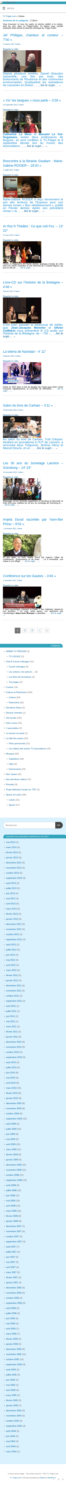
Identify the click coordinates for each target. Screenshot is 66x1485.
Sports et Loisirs (14, 794)
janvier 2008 (12, 1221)
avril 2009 (11, 1144)
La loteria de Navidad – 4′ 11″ (24, 351)
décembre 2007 (13, 1226)
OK (57, 825)
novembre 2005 (13, 1354)
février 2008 (12, 1216)
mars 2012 (11, 970)
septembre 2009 (14, 1118)
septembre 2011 (14, 1001)
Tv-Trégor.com (9, 16)
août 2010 (11, 1062)
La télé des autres (14, 738)
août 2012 (11, 944)
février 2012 (12, 975)
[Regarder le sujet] (22, 372)
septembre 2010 (14, 1057)
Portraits (10, 784)
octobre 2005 (12, 1359)
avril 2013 (11, 903)
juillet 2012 (11, 949)
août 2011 (11, 1006)
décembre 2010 (13, 1042)
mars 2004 (11, 1451)
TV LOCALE (15, 656)
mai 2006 (10, 1323)
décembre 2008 (13, 1164)
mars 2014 (11, 847)
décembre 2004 (13, 1410)
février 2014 (12, 852)
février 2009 (12, 1154)
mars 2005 (11, 1395)
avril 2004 (11, 1446)
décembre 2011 (13, 985)
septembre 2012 (14, 939)
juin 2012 (10, 955)
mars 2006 (11, 1333)
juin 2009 (10, 1134)
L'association (12, 728)
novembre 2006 (13, 1293)
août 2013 (11, 883)
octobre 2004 (12, 1421)
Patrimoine (14, 702)
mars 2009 (11, 1149)
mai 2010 (10, 1077)
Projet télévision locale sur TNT (21, 789)
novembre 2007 (13, 1231)
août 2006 (11, 1308)
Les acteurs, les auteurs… (21, 671)
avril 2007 (11, 1267)
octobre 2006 (12, 1298)
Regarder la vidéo (10, 49)
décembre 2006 (13, 1287)
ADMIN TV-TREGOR (16, 651)
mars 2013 (11, 908)
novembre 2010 (13, 1047)
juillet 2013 (11, 888)
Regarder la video (10, 110)
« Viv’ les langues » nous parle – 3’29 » (32, 100)
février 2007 (12, 1277)
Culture (18, 44)
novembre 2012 (13, 929)
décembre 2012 (13, 924)
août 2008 (11, 1185)
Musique (10, 753)
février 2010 (12, 1093)
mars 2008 (11, 1211)
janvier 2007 (12, 1282)
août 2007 (11, 1246)
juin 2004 (10, 1436)
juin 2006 (10, 1318)
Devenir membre (14, 712)
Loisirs (12, 800)
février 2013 (12, 914)
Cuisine (9, 687)
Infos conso (11, 723)
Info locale (11, 718)
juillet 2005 (11, 1374)
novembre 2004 (13, 1415)
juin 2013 (10, 893)
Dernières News (13, 707)
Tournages (14, 682)
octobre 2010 (12, 1052)
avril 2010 (11, 1083)
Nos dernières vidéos (16, 779)
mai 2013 (10, 898)
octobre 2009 (12, 1113)
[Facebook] (53, 1479)
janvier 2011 (12, 1036)
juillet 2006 (11, 1313)
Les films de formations (20, 677)
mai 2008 (10, 1200)
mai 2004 (10, 1441)
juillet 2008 (11, 1190)
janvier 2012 (12, 980)
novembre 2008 (13, 1170)
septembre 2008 (14, 1180)
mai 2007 (10, 1262)
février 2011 (12, 1031)
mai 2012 (10, 960)
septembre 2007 (14, 1241)
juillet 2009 (11, 1129)
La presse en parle (15, 733)
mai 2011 (10, 1021)
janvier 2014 (12, 857)
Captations (14, 759)
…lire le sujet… (49, 85)
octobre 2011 (12, 995)
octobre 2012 (12, 934)
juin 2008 (10, 1195)
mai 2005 (10, 1385)
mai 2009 (10, 1139)
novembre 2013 (13, 867)
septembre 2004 (14, 1426)
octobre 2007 (12, 1236)
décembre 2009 (13, 1103)
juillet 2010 (11, 1067)
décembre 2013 (13, 862)
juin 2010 (10, 1072)
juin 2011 (10, 1016)
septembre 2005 (14, 1364)
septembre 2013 (14, 878)
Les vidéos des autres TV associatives (27, 748)
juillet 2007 (11, 1252)
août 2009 (11, 1124)
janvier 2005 (12, 1405)
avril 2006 (11, 1328)
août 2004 (11, 1431)
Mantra (42, 1478)
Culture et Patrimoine (16, 692)
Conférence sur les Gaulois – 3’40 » (29, 576)
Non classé (11, 774)
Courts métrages (17, 666)
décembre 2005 (13, 1349)
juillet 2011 (11, 1011)
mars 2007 (11, 1272)
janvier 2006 (12, 1344)
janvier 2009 (12, 1159)
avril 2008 (11, 1205)
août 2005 (11, 1369)
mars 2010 (11, 1088)
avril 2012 (11, 965)
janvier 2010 (12, 1098)
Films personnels (17, 743)
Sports (12, 805)
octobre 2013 (12, 873)
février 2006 (12, 1339)
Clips (11, 764)
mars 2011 (11, 1026)
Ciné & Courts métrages (17, 661)
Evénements (15, 769)
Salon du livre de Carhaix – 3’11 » (28, 405)
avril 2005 (11, 1390)
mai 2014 (10, 842)
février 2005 (12, 1400)
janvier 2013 (12, 919)
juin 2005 (10, 1380)
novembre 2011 (13, 990)
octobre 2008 (12, 1175)
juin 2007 (10, 1257)
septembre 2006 (14, 1303)
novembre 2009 (13, 1108)
